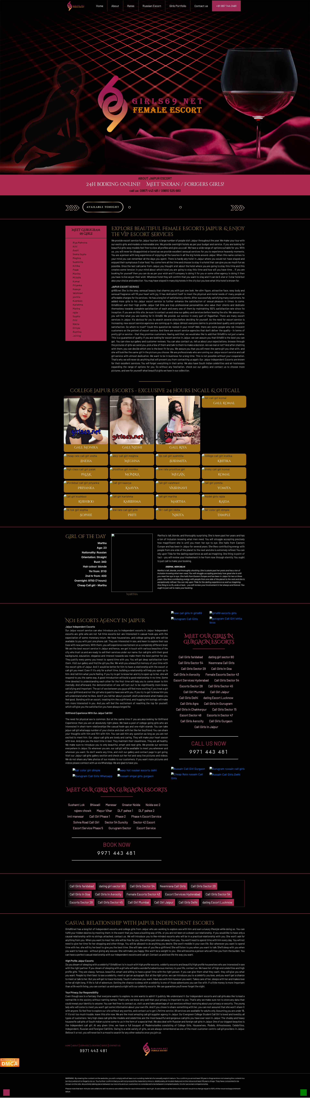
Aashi (76, 250)
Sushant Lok (76, 805)
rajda (75, 312)
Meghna (77, 258)
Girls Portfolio (177, 6)
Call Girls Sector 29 (193, 668)
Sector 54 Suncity (116, 822)
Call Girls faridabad (191, 657)
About (115, 6)
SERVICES (84, 1045)
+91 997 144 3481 (226, 6)
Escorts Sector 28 (191, 686)
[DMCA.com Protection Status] (9, 1062)
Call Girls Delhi (188, 698)
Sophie (76, 316)
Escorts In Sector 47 (220, 715)
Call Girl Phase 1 (99, 816)
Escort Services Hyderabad (191, 680)
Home (101, 6)
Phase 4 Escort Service (146, 816)
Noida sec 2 (153, 805)
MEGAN (77, 277)
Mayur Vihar (104, 810)
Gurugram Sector (119, 828)
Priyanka (77, 285)
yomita (76, 296)
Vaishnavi (78, 292)
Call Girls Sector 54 (190, 663)
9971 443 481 (116, 853)
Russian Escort (152, 6)
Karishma (78, 304)
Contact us (201, 6)
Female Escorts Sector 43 (222, 674)
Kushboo (77, 300)
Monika (76, 273)
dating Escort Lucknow (218, 698)
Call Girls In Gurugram (218, 703)
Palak (76, 269)
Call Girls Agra (189, 703)
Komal (76, 281)
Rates (130, 6)
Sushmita (78, 261)
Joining (77, 335)
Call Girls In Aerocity (187, 674)
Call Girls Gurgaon (220, 721)
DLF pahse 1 (125, 810)
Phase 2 (120, 816)
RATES (104, 1045)
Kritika (76, 265)
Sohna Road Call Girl (86, 822)
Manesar (111, 805)
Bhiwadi (95, 805)
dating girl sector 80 (221, 657)
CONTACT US (114, 1045)
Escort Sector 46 (190, 715)
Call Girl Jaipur (219, 692)
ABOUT (75, 1045)
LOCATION (95, 1045)
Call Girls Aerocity (192, 721)
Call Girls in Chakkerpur (191, 709)
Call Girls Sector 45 (220, 686)
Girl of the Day (85, 536)
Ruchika (77, 331)
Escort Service (146, 828)
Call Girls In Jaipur (206, 727)
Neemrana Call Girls (221, 663)
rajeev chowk (82, 810)
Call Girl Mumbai (194, 692)
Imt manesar (75, 816)
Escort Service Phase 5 (88, 828)
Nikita (76, 324)
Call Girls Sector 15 (224, 709)
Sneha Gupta (79, 254)
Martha (76, 308)
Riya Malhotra (80, 242)
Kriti (75, 246)
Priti (75, 320)
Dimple (76, 327)
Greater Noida (131, 805)
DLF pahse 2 (147, 810)
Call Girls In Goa (221, 668)
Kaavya (77, 289)
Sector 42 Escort (144, 822)
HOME (67, 1045)
